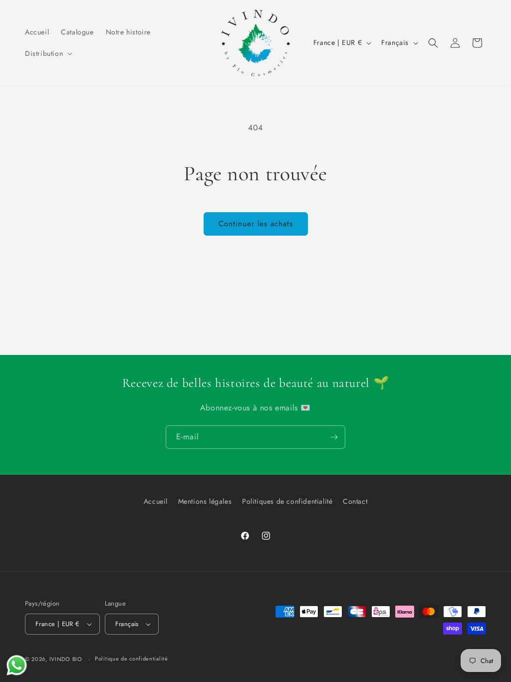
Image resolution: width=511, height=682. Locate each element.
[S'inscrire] (334, 437)
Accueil (156, 501)
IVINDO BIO (65, 659)
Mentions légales (205, 501)
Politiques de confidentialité (287, 501)
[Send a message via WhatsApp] (16, 665)
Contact (355, 501)
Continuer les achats (256, 223)
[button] (47, 53)
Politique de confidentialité (131, 659)
